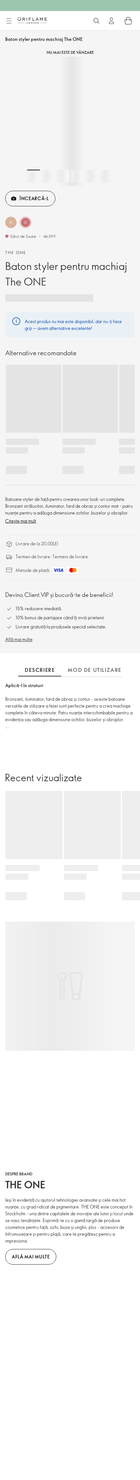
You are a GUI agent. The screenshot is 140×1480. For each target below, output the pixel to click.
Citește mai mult (20, 521)
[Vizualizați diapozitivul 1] (33, 176)
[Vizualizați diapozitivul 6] (106, 176)
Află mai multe (19, 639)
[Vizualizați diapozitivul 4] (77, 176)
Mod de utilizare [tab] (94, 669)
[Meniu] (9, 21)
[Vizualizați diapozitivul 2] (48, 176)
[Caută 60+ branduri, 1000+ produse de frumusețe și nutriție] (96, 21)
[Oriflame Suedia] (32, 20)
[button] (11, 222)
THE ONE (15, 252)
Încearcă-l (34, 198)
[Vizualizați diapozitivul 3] (62, 176)
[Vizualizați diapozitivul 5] (92, 176)
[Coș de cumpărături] (128, 21)
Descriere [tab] (40, 669)
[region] (70, 121)
